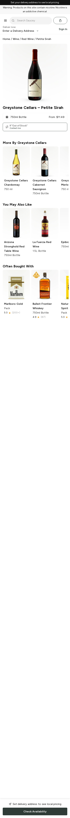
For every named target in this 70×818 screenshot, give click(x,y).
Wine (16, 39)
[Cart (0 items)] (60, 20)
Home (6, 39)
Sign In (63, 29)
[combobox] (33, 20)
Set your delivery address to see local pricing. (35, 2)
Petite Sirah (43, 39)
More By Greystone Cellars (24, 143)
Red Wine (28, 39)
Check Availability (35, 811)
